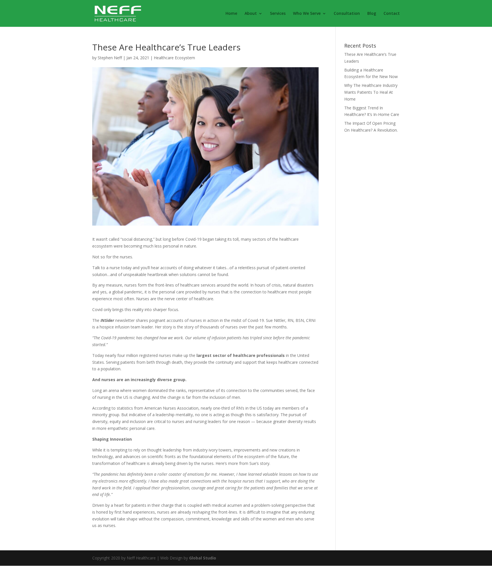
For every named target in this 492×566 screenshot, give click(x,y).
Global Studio (202, 558)
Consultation (347, 13)
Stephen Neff (110, 57)
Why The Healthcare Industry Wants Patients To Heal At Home (370, 92)
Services (278, 13)
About (251, 13)
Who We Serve (307, 13)
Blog (371, 13)
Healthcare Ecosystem (174, 57)
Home (231, 13)
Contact (392, 13)
